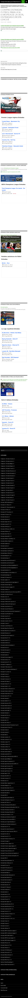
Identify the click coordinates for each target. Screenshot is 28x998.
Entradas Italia (4, 734)
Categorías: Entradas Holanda (7, 485)
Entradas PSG (3, 858)
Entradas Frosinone (5, 679)
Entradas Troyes (4, 921)
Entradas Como (4, 596)
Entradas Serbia (4, 891)
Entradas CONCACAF (5, 599)
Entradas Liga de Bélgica (6, 758)
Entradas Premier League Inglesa (7, 845)
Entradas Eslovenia (5, 652)
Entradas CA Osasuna (5, 577)
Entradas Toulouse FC (5, 916)
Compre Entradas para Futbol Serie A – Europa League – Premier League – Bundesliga (11, 1)
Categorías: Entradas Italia (6, 490)
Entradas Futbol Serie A (6, 6)
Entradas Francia (4, 674)
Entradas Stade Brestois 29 (6, 904)
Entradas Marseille (5, 792)
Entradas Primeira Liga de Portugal (8, 848)
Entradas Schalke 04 (5, 889)
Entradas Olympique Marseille (7, 812)
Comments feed (4, 987)
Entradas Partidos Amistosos (7, 838)
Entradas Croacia (4, 623)
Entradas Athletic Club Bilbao (7, 538)
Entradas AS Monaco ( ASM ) (7, 529)
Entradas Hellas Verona (6, 705)
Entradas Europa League (6, 5)
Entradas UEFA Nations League (7, 940)
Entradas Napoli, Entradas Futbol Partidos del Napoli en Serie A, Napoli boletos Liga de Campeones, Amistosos (14, 63)
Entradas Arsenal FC (5, 524)
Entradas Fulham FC (5, 683)
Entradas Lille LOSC (5, 775)
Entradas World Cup (5, 959)
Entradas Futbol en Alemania (7, 688)
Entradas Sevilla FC (5, 896)
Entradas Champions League (7, 587)
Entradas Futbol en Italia (18, 5)
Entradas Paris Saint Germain (7, 829)
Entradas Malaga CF (5, 785)
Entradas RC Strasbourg (6, 867)
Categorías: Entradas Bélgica (7, 463)
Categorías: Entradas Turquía (7, 499)
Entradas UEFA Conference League (8, 933)
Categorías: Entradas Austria (7, 461)
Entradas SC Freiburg (5, 887)
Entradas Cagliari (4, 579)
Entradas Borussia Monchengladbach (8, 567)
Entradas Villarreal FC (5, 952)
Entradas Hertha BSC (5, 710)
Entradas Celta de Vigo (5, 584)
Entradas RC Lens (4, 865)
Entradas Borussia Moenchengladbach (9, 565)
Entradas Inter (4, 720)
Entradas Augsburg (5, 543)
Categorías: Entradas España (7, 478)
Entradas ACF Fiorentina (6, 512)
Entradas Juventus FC (5, 739)
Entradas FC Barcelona (5, 666)
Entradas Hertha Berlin (5, 708)
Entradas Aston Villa (5, 533)
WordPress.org (4, 990)
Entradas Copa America (6, 606)
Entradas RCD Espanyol (6, 870)
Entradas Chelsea (4, 589)
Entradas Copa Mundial (6, 613)
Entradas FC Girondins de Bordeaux (8, 669)
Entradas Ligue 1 (4, 773)
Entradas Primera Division (6, 850)
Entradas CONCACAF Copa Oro (7, 601)
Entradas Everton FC (5, 662)
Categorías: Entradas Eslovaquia (7, 473)
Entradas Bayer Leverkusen (6, 548)
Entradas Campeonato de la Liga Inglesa (9, 582)
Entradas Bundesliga (5, 574)
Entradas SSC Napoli (5, 901)
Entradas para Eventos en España (7, 816)
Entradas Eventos (4, 659)
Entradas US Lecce (4, 942)
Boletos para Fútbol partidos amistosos (9, 235)
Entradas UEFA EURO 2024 (6, 935)
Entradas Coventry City (6, 620)
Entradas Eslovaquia (5, 650)
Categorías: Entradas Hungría (7, 487)
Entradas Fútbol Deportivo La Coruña (8, 68)
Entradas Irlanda (4, 729)
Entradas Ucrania (4, 925)
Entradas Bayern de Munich (6, 550)
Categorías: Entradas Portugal (7, 495)
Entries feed (3, 985)
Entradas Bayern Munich (6, 553)
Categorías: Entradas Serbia (7, 497)
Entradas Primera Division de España (8, 855)
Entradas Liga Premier (5, 770)
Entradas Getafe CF (5, 700)
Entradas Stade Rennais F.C (6, 906)
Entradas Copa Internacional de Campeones (10, 611)
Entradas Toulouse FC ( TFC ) (7, 918)
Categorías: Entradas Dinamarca (8, 470)
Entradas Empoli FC (5, 640)
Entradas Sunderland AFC (6, 908)
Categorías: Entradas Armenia (7, 458)
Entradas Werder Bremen (6, 954)
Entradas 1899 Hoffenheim (6, 502)
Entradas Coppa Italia (5, 618)
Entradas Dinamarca (5, 633)
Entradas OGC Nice (5, 802)
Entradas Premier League (6, 843)
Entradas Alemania (5, 516)
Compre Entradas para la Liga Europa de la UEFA (12, 25)
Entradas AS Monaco (5, 526)
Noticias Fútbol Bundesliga (6, 962)
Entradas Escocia (4, 647)
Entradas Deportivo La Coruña (7, 630)
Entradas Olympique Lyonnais (7, 809)
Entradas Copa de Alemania (6, 608)
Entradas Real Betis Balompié (7, 875)
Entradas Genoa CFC (5, 695)
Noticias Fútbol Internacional (7, 964)
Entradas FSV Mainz (5, 681)
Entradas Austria (4, 545)
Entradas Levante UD (5, 754)
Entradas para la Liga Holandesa (7, 821)
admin (9, 22)
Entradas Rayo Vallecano (6, 862)
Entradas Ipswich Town (5, 727)
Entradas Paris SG (4, 833)
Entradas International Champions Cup (9, 725)
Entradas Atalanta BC (5, 536)
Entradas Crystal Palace (6, 625)
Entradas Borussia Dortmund (7, 562)
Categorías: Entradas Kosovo (7, 492)
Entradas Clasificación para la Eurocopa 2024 (10, 591)
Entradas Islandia (4, 732)
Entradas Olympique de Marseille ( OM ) (9, 807)
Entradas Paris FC (4, 826)
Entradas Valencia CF (5, 945)
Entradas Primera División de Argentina (9, 853)
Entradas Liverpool (5, 778)
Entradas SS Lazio (4, 899)
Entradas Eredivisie (5, 642)
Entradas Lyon (4, 780)
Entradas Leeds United (5, 751)
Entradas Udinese (4, 928)
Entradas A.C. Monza (5, 504)
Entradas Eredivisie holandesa (7, 645)
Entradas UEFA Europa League (7, 937)
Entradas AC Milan (5, 509)
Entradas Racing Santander (6, 860)
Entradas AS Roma (4, 531)
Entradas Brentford (5, 570)
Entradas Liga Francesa (5, 766)
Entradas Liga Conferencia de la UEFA (9, 756)
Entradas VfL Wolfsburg (6, 950)
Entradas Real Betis (5, 872)
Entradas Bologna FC (5, 555)
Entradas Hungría (4, 717)
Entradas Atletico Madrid (6, 541)
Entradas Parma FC (5, 836)
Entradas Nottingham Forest (7, 800)
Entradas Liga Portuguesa (6, 768)
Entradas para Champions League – (11, 168)
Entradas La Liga (4, 741)
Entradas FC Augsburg (5, 664)
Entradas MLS (3, 795)
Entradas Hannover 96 (5, 703)
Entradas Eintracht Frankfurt (7, 635)
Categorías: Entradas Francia (7, 480)
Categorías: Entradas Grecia (7, 483)
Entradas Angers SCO (5, 521)
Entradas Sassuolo (4, 884)
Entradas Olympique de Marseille (8, 804)
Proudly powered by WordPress (6, 996)
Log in (2, 983)
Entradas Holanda (4, 712)
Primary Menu (26, 1)
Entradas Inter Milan (5, 722)
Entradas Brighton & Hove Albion (8, 572)
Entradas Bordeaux (5, 558)
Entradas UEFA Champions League (8, 930)
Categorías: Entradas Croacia (7, 468)
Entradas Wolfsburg (5, 957)
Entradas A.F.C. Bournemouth (7, 507)
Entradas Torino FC (5, 911)
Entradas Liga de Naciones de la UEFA (8, 763)
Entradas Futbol (4, 686)
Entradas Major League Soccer (7, 783)
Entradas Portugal (4, 841)
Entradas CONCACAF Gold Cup (7, 604)
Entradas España (4, 307)
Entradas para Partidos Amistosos (8, 824)
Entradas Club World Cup (6, 594)
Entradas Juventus (4, 737)
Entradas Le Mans (4, 746)
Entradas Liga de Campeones (7, 761)
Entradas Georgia (4, 698)
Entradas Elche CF (4, 637)
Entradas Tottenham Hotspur (7, 913)
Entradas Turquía (4, 923)
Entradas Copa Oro (5, 616)
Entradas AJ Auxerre (5, 514)
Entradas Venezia (4, 947)
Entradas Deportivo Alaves (6, 628)
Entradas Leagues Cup (5, 749)
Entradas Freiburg (4, 676)
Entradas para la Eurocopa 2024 (7, 819)
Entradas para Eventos (5, 814)
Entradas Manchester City (6, 787)
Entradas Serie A (15, 6)
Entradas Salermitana (5, 882)
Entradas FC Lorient (5, 671)
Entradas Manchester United (7, 790)
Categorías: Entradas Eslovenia (7, 475)
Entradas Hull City (4, 715)
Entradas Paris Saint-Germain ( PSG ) (8, 831)
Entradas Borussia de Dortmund (7, 560)
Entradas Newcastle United (6, 797)
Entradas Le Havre (4, 744)
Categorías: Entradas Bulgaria (7, 466)
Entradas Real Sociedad (5, 879)
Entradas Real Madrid (5, 877)
